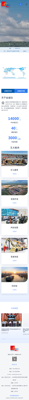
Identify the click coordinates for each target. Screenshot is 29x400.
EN (20, 4)
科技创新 (14, 228)
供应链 (14, 286)
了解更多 (14, 173)
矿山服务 (14, 170)
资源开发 (14, 199)
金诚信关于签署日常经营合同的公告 (17, 51)
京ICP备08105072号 (14, 395)
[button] (1, 24)
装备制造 (14, 257)
